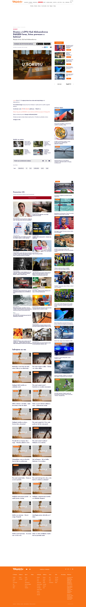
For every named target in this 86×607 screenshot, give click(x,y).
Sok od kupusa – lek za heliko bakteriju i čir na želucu (40, 460)
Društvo (35, 6)
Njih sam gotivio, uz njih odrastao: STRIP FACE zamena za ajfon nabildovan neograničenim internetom (70, 589)
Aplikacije (56, 579)
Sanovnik (38, 594)
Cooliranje (20, 579)
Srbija (54, 6)
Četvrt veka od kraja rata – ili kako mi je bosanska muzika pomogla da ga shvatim (70, 597)
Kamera (44, 577)
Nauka (56, 582)
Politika (31, 6)
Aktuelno (44, 585)
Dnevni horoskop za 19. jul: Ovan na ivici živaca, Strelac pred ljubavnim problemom (63, 323)
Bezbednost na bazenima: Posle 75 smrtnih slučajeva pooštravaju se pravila (63, 214)
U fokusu (30, 2)
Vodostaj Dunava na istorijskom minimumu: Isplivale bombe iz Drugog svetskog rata (62, 161)
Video (32, 574)
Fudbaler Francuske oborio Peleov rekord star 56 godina (63, 287)
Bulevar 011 (35, 2)
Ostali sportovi (27, 582)
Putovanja (38, 585)
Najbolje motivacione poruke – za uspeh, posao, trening (21, 497)
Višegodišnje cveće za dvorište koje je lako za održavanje (20, 460)
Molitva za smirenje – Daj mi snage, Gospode (20, 516)
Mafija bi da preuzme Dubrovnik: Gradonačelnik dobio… (69, 54)
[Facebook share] (45, 47)
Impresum (14, 603)
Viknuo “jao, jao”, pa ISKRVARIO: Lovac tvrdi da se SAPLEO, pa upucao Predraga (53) (31, 112)
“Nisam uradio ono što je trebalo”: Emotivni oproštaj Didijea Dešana (62, 269)
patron (42, 168)
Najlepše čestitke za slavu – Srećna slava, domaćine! (20, 423)
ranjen (47, 168)
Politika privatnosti (32, 603)
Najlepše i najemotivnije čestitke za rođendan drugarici (41, 497)
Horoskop (67, 2)
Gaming (56, 580)
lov (26, 168)
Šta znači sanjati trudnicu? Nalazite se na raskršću (39, 441)
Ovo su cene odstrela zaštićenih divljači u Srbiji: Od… (47, 143)
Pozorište (44, 584)
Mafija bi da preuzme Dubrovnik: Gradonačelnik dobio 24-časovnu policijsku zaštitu (63, 250)
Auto (50, 574)
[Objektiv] (17, 2)
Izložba (44, 579)
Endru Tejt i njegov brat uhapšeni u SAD (69, 75)
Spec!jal (26, 585)
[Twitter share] (47, 47)
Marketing (18, 603)
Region (51, 6)
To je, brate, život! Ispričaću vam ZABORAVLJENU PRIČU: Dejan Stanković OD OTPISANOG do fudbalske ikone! (70, 581)
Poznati (20, 577)
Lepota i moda (16, 372)
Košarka (57, 217)
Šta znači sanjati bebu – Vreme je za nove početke (21, 478)
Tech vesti (56, 577)
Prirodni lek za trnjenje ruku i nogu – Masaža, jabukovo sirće (20, 441)
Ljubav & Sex (39, 582)
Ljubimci (38, 591)
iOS (22, 109)
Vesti (49, 577)
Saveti (50, 579)
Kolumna (69, 574)
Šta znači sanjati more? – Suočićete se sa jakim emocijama (41, 386)
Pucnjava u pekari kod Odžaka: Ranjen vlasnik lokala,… (47, 151)
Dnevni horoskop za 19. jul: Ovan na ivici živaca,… (69, 68)
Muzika (44, 582)
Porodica (38, 592)
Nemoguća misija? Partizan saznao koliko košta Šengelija (69, 46)
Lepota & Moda (39, 584)
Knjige (44, 580)
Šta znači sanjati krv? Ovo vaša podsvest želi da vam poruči (41, 423)
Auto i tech (59, 2)
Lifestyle (55, 2)
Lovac (14, 100)
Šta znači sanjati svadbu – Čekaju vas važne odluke (41, 367)
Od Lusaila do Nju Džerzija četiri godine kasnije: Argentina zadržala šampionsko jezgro (63, 305)
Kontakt (22, 603)
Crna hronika (43, 6)
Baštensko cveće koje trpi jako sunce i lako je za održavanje (20, 367)
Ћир (72, 0)
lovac (30, 168)
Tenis (26, 580)
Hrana (57, 127)
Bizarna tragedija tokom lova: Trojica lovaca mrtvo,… (28, 151)
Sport (44, 2)
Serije (44, 587)
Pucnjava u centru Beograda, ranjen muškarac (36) (62, 358)
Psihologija (39, 587)
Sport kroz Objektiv (28, 584)
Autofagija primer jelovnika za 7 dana (41, 516)
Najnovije (26, 2)
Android (27, 109)
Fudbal (68, 64)
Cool (64, 2)
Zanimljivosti (51, 582)
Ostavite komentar (32, 197)
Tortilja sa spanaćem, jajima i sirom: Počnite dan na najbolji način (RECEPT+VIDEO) (62, 142)
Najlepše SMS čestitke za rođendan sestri (19, 386)
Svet (48, 6)
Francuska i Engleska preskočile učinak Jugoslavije (63, 196)
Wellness (38, 577)
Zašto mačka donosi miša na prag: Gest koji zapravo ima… (28, 143)
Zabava (20, 574)
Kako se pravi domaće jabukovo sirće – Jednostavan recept (41, 404)
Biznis (39, 6)
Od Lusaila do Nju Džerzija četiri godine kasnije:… (69, 60)
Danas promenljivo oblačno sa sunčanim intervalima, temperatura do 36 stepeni (63, 376)
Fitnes (38, 580)
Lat (70, 0)
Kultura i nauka (49, 2)
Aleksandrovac (21, 168)
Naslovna (14, 27)
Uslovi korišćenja (26, 603)
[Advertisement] (43, 16)
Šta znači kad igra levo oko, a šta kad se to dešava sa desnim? (41, 478)
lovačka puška (36, 168)
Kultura (44, 574)
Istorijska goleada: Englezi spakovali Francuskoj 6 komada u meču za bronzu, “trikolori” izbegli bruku (63, 394)
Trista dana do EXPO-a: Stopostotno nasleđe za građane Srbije (62, 124)
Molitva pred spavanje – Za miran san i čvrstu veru (21, 534)
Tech (56, 574)
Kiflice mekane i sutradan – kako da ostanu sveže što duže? (21, 404)
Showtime (26, 587)
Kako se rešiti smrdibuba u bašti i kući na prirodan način (41, 534)
